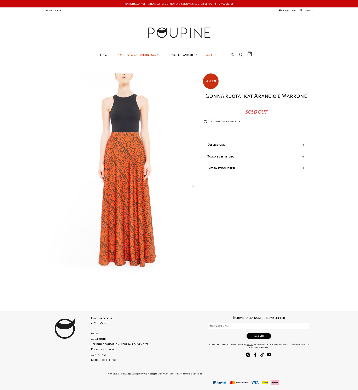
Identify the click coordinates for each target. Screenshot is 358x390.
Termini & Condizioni (193, 374)
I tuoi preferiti (235, 59)
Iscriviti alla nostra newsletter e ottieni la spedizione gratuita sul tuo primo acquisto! (179, 3)
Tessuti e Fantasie (181, 54)
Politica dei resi (102, 349)
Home (104, 54)
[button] (193, 186)
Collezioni (98, 338)
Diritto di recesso (104, 359)
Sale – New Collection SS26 (137, 54)
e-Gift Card (99, 323)
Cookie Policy (175, 374)
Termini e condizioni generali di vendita (119, 344)
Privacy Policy (161, 374)
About (95, 333)
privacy (250, 344)
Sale (209, 54)
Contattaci (98, 354)
